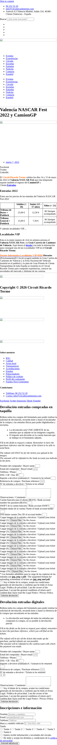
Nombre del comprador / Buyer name (17, 466)
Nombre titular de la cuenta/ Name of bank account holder (26, 508)
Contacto (10, 71)
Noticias (9, 69)
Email (3, 717)
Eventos (9, 56)
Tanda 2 (18, 729)
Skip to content (7, 1)
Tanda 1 (7, 729)
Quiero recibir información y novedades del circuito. (28, 735)
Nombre (4, 714)
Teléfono (4, 720)
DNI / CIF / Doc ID (9, 475)
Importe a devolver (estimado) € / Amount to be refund (25, 478)
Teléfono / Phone (8, 472)
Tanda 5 (51, 729)
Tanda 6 (7, 732)
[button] (28, 167)
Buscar (3, 19)
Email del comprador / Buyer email (16, 469)
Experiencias (12, 58)
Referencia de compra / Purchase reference (20, 481)
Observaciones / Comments (13, 497)
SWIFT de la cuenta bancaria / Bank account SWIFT (25, 505)
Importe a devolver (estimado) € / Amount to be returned (26, 663)
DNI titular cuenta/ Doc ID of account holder (21, 514)
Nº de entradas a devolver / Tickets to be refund (22, 484)
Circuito (9, 61)
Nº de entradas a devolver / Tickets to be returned (22, 672)
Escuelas (10, 63)
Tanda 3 (29, 729)
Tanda (3, 726)
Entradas (10, 66)
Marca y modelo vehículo (12, 723)
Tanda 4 (40, 729)
